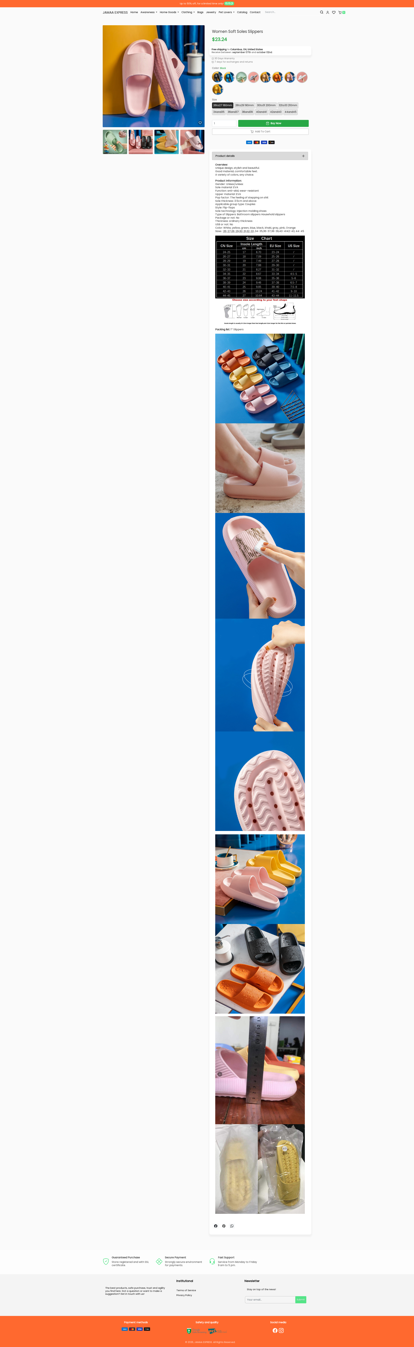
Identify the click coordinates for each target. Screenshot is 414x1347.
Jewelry (211, 12)
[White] (302, 77)
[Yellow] (217, 89)
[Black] (217, 77)
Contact (255, 12)
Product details (225, 156)
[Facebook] (275, 1330)
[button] (328, 12)
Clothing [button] (187, 12)
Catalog (242, 12)
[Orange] (277, 77)
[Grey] (253, 77)
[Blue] (229, 77)
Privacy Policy (184, 1295)
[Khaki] (265, 77)
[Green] (241, 77)
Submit (301, 1299)
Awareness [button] (148, 12)
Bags (200, 12)
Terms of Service (186, 1290)
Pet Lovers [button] (226, 12)
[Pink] (290, 77)
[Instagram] (281, 1330)
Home (134, 12)
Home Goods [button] (168, 12)
